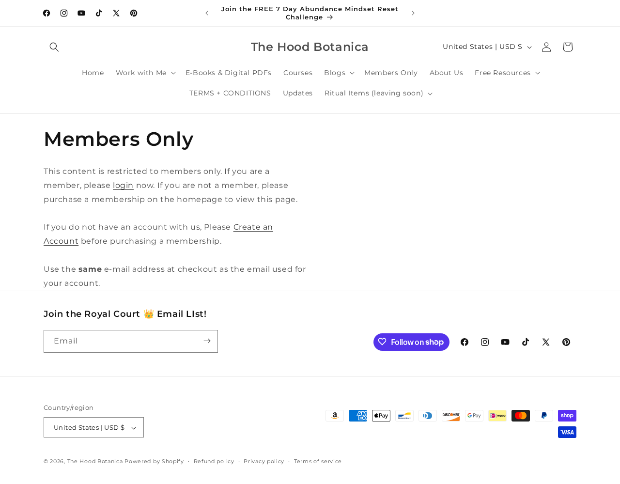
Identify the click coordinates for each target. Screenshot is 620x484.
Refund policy (214, 461)
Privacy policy (264, 461)
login (123, 185)
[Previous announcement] (206, 13)
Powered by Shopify (154, 461)
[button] (54, 47)
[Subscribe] (206, 340)
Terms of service (318, 461)
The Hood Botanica (95, 461)
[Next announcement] (413, 13)
